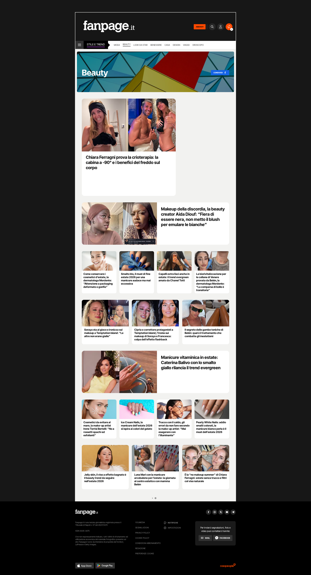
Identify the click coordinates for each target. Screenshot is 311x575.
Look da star (140, 45)
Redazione (140, 548)
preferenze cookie (144, 553)
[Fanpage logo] (105, 26)
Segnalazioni (142, 527)
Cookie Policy (142, 538)
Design (176, 45)
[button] (84, 566)
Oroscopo (198, 45)
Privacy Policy (142, 533)
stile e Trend (96, 44)
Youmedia (140, 522)
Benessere (156, 45)
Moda (117, 45)
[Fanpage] (86, 512)
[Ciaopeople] (228, 566)
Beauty (127, 44)
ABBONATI (199, 27)
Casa (167, 45)
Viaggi (186, 45)
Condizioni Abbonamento (148, 543)
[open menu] (79, 45)
